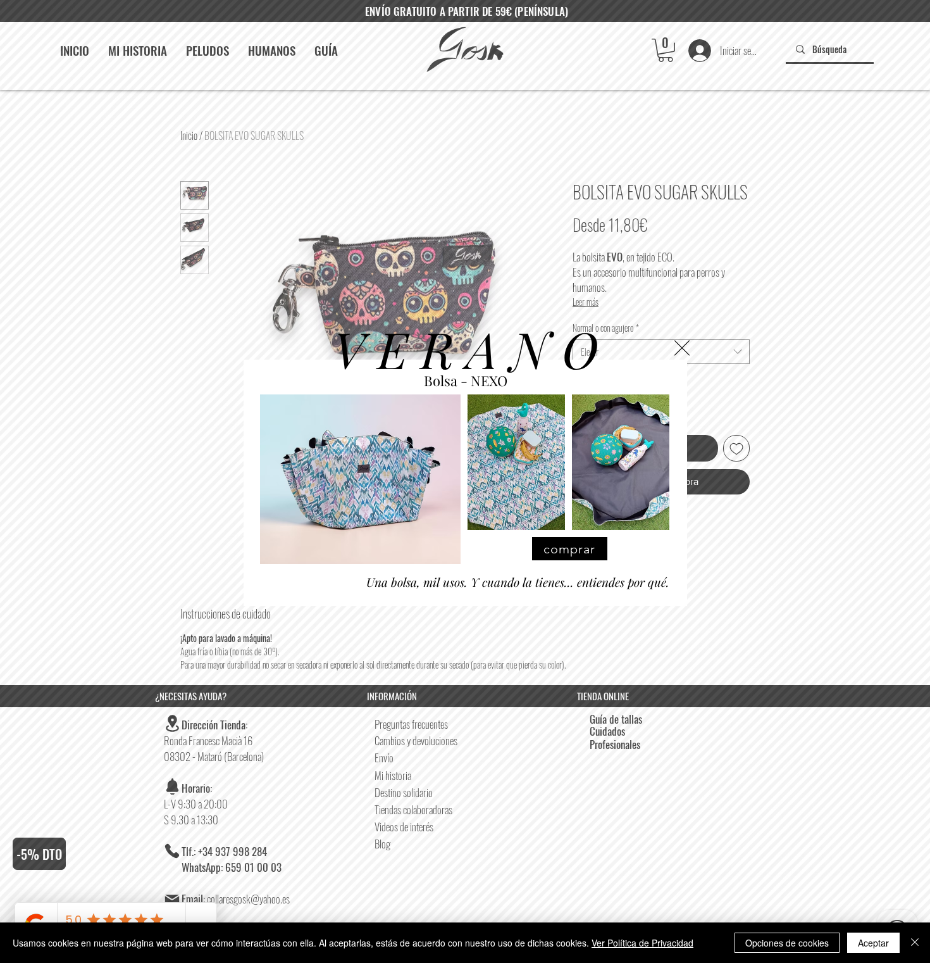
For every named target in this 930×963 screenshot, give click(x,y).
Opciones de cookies (787, 942)
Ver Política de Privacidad (642, 942)
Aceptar (873, 942)
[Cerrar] (914, 943)
